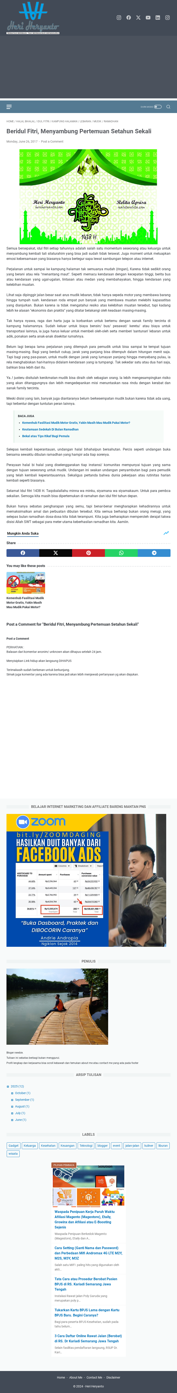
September (24, 1099)
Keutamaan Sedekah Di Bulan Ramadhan (50, 429)
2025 (17, 1086)
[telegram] (154, 553)
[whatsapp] (121, 553)
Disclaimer (113, 1377)
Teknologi (86, 1145)
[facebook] (129, 17)
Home (61, 1377)
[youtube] (148, 17)
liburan (163, 1145)
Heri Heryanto (94, 1386)
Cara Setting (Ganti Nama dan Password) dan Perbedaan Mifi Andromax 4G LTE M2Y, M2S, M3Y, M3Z (88, 1253)
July (20, 1113)
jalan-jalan (132, 1145)
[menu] (11, 107)
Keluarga (30, 1145)
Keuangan (67, 1145)
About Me (75, 1377)
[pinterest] (88, 553)
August (22, 1106)
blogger (103, 1145)
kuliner (148, 1145)
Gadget (14, 1145)
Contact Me (94, 1377)
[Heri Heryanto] (35, 18)
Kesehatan (48, 1145)
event (116, 1145)
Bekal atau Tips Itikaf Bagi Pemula (46, 436)
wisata (13, 1153)
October (22, 1093)
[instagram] (119, 17)
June (20, 1119)
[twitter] (138, 17)
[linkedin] (158, 17)
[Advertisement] (88, 68)
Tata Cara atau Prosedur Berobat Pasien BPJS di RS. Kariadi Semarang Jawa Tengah (86, 1284)
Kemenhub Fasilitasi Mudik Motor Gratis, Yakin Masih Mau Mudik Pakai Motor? (76, 423)
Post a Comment (52, 141)
